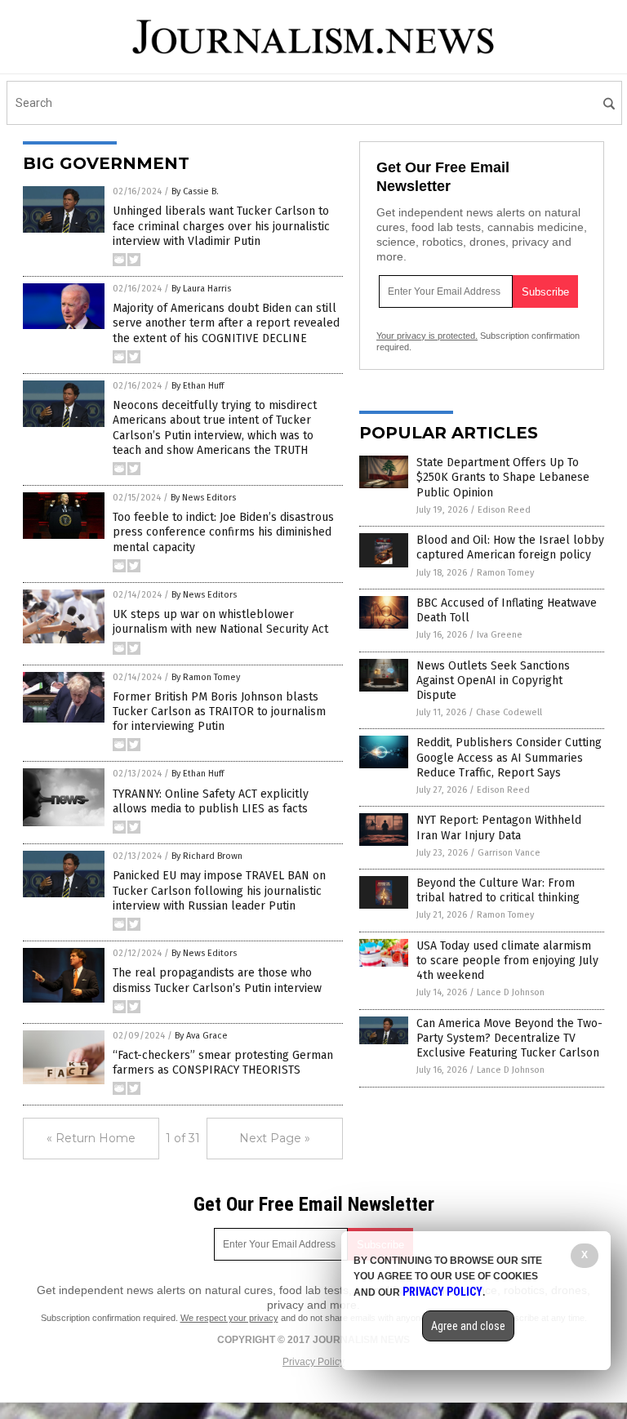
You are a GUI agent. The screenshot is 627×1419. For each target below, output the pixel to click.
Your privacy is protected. (427, 335)
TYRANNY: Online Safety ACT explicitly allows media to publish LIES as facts (211, 801)
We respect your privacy (229, 1318)
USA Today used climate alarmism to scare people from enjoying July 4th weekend (507, 960)
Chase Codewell (509, 712)
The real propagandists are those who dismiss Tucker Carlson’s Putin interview (217, 980)
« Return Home (91, 1138)
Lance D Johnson (511, 992)
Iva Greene (499, 634)
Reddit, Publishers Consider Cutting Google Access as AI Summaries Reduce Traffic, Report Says (509, 757)
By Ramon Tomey (205, 677)
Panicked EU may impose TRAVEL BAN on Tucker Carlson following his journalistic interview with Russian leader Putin (219, 890)
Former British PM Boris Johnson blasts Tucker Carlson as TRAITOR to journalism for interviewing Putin (219, 711)
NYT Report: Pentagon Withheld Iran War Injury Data (498, 827)
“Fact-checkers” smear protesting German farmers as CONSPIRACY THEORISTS (223, 1062)
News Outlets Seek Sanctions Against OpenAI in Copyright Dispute (493, 680)
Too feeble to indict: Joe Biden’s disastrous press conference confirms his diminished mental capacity (223, 532)
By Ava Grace (201, 1035)
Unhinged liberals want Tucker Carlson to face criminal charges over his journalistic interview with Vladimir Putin (221, 225)
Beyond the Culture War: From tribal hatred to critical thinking (498, 890)
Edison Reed (504, 510)
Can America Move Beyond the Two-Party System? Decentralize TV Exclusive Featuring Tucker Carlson (509, 1038)
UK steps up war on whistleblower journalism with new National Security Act (220, 621)
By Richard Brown (206, 856)
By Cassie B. (195, 191)
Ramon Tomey (505, 572)
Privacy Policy (313, 1362)
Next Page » (274, 1138)
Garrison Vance (509, 852)
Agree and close (468, 1325)
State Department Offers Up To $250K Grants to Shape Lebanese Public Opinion (502, 477)
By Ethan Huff (197, 385)
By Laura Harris (201, 288)
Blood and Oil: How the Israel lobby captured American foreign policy (510, 547)
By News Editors (203, 497)
